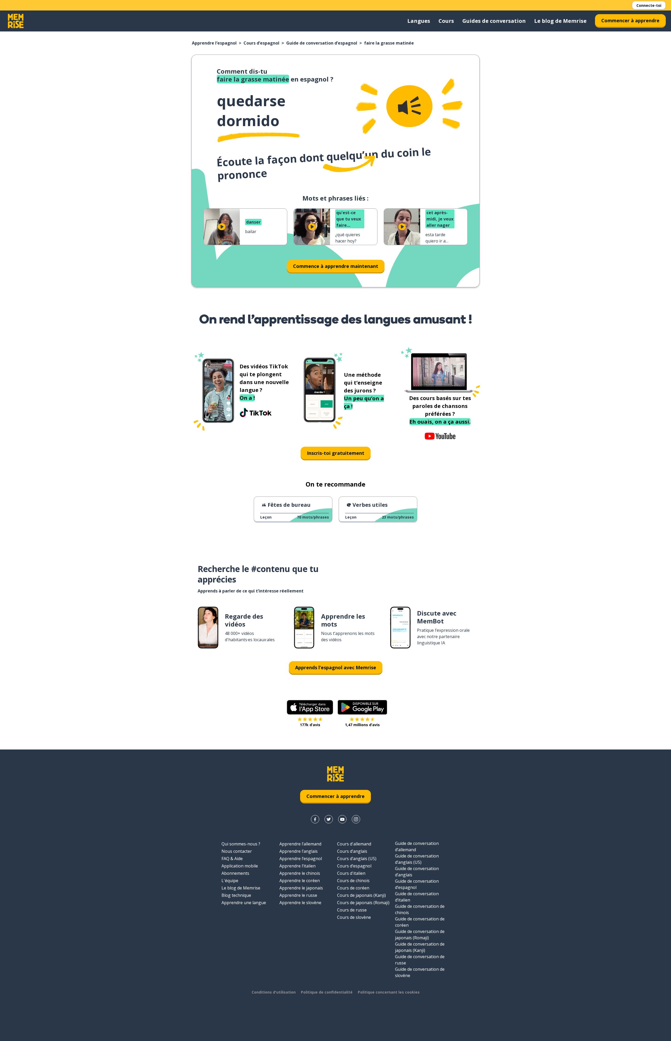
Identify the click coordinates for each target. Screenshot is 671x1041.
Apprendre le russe (298, 895)
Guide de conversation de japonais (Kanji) (420, 947)
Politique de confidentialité (327, 992)
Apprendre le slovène (300, 902)
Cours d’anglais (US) (356, 858)
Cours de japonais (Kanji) (361, 895)
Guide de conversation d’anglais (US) (417, 859)
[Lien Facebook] (315, 819)
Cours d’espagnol (261, 43)
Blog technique (236, 895)
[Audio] (409, 106)
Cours (446, 20)
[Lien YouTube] (342, 819)
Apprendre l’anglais (298, 851)
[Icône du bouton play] (222, 227)
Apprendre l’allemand (300, 844)
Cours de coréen (353, 888)
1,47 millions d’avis (362, 724)
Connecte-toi (648, 5)
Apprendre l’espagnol (214, 43)
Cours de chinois (353, 880)
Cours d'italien (351, 873)
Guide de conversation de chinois (420, 909)
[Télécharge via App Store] (310, 707)
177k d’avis (310, 724)
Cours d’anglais (352, 851)
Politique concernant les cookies (389, 992)
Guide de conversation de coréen (420, 922)
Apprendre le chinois (299, 873)
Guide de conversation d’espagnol (321, 43)
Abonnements (235, 873)
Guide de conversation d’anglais (417, 872)
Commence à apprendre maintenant (335, 266)
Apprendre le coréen (299, 880)
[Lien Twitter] (328, 819)
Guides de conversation (494, 20)
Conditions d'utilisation (274, 992)
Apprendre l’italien (297, 866)
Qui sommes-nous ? (240, 844)
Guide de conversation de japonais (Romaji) (420, 935)
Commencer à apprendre (630, 20)
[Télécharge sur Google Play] (362, 707)
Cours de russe (352, 910)
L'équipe (229, 880)
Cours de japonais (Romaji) (363, 902)
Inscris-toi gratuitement (335, 453)
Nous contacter (236, 851)
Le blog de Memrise (560, 20)
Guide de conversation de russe (420, 960)
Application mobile (239, 866)
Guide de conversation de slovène (420, 972)
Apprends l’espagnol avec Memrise (335, 667)
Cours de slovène (354, 917)
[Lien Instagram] (356, 819)
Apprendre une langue (243, 902)
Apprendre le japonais (301, 888)
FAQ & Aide (232, 858)
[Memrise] (15, 20)
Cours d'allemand (354, 844)
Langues (418, 20)
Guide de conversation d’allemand (417, 846)
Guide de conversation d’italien (417, 897)
